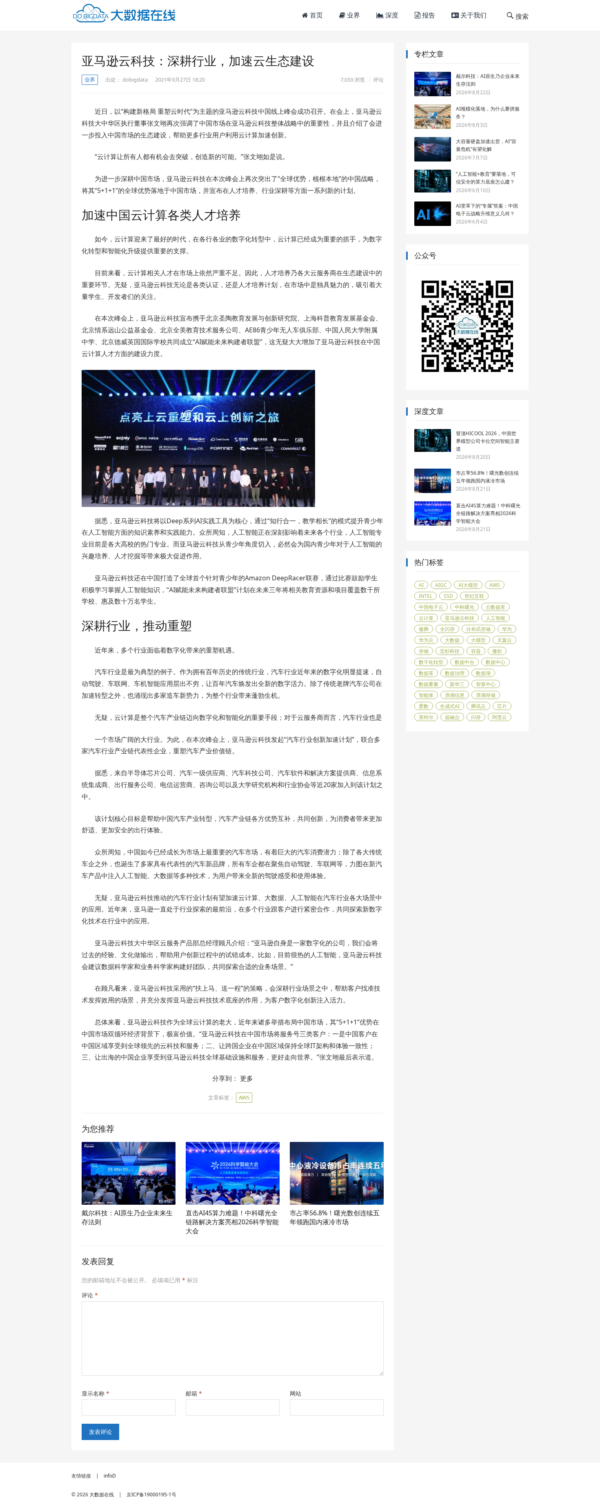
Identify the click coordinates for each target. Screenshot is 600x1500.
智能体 (426, 695)
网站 (295, 1393)
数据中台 (464, 662)
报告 (427, 15)
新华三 (457, 684)
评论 (378, 79)
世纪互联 (474, 596)
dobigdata (135, 79)
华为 (507, 629)
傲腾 (424, 629)
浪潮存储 (486, 695)
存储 (424, 651)
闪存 (476, 717)
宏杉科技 (450, 651)
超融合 (452, 717)
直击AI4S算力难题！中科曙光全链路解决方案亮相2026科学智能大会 (232, 1221)
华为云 (426, 640)
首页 (315, 15)
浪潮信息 (454, 695)
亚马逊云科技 (459, 618)
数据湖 (483, 673)
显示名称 (95, 1393)
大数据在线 (101, 1494)
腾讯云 (478, 706)
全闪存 (447, 629)
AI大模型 (468, 585)
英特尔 (426, 717)
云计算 (426, 618)
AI (421, 585)
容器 (476, 651)
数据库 (426, 673)
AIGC (441, 585)
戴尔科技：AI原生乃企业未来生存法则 (127, 1217)
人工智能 (495, 618)
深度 (391, 15)
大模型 (478, 640)
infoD (110, 1475)
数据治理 (454, 673)
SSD (448, 596)
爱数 (424, 706)
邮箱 (194, 1393)
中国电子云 (431, 607)
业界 (352, 15)
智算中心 (486, 684)
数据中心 (495, 662)
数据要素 (428, 684)
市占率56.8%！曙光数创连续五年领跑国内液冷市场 (335, 1217)
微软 (497, 651)
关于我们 (473, 15)
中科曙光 (464, 607)
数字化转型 (431, 662)
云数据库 (495, 607)
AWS (244, 1097)
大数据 (452, 640)
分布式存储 (478, 629)
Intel (425, 596)
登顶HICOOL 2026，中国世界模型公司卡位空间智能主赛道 (488, 441)
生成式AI (450, 706)
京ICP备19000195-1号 (151, 1494)
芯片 (502, 706)
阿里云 (499, 717)
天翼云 (504, 640)
